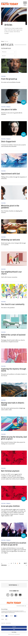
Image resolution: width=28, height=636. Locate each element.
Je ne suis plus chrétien (10, 506)
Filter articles (6, 48)
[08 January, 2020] (14, 458)
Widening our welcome (10, 240)
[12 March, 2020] (14, 389)
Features (3, 76)
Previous (4, 565)
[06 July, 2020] (14, 226)
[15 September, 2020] (14, 66)
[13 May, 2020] (14, 291)
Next (25, 563)
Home (2, 41)
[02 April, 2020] (14, 355)
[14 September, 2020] (14, 96)
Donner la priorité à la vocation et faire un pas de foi (13, 544)
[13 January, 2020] (14, 424)
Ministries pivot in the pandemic (10, 207)
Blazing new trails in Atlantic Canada (12, 404)
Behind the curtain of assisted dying (13, 336)
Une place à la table (9, 109)
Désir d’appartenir (8, 142)
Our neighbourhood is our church (11, 273)
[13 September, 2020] (14, 160)
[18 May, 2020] (14, 258)
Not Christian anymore (10, 471)
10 (19, 563)
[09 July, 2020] (14, 192)
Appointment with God (10, 174)
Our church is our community (12, 304)
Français (8, 106)
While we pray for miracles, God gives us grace (14, 438)
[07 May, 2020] (14, 321)
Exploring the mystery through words (13, 370)
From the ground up (9, 79)
